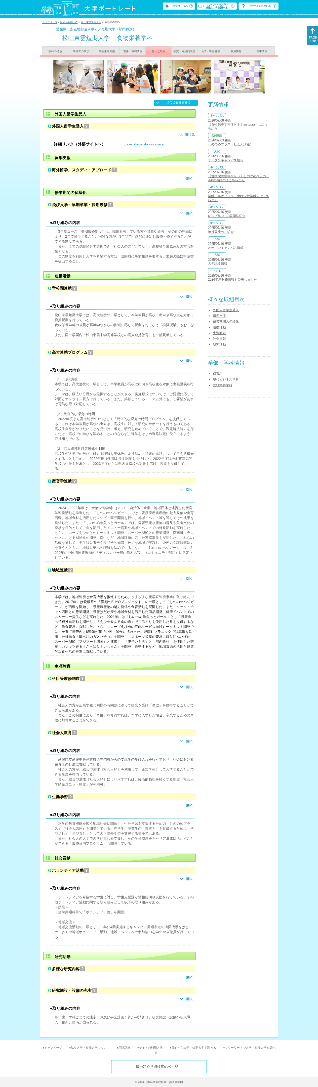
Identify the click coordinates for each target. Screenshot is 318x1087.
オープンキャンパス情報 (225, 160)
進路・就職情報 (132, 51)
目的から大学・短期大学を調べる (193, 1047)
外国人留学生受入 (226, 310)
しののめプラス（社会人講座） (230, 144)
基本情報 (261, 51)
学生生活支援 (107, 51)
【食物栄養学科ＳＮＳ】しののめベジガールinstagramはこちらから (238, 178)
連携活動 (219, 327)
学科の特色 (55, 51)
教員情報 (236, 51)
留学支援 (219, 316)
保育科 (218, 374)
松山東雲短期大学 (91, 22)
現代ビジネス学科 (226, 379)
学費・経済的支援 (184, 51)
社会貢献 (219, 339)
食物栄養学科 (222, 385)
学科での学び (81, 51)
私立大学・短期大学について (90, 1047)
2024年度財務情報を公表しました (232, 279)
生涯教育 (219, 333)
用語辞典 (124, 1047)
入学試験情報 (217, 263)
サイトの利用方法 (151, 1047)
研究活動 (219, 344)
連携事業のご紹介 (221, 232)
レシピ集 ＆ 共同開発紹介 (226, 216)
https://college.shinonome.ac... (144, 144)
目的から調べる (69, 22)
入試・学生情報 (210, 51)
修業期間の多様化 (226, 321)
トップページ (49, 22)
